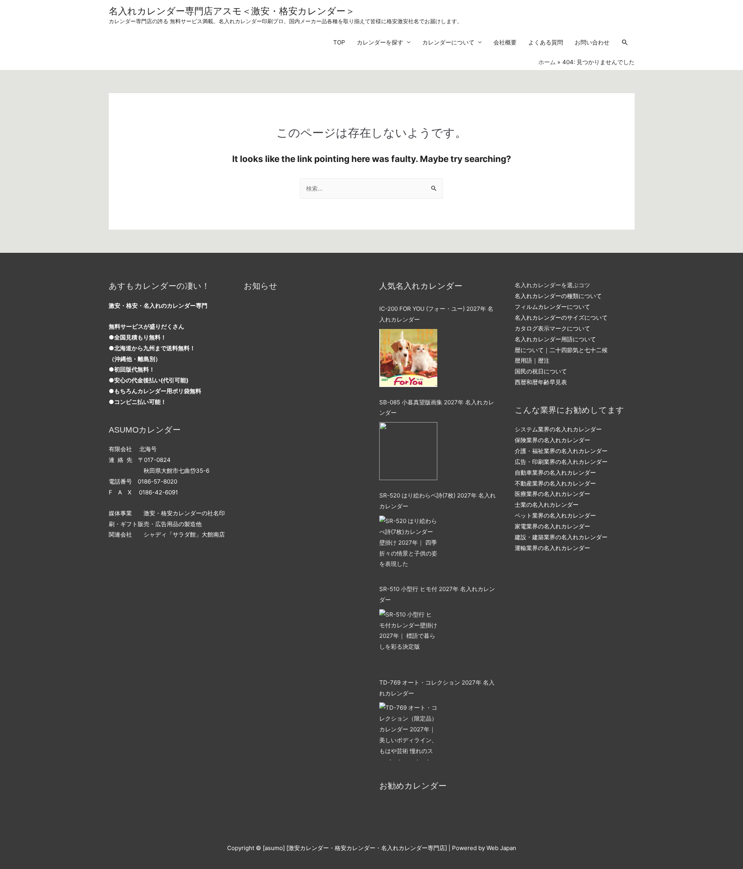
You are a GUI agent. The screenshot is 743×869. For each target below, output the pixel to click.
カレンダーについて (448, 42)
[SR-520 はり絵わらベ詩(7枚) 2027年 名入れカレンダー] (408, 545)
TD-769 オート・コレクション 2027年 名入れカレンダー (437, 688)
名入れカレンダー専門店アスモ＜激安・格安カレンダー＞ (232, 11)
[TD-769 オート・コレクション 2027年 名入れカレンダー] (408, 731)
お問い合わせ (592, 42)
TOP (339, 42)
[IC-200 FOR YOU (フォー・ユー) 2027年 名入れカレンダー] (408, 358)
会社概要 (505, 42)
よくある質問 (545, 42)
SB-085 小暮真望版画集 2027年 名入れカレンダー (436, 408)
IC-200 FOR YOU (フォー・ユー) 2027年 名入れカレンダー (436, 314)
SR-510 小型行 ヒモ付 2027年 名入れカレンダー (437, 594)
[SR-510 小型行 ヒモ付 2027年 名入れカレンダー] (408, 638)
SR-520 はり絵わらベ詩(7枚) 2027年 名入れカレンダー (437, 501)
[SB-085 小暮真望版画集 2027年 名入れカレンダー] (408, 451)
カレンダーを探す (380, 42)
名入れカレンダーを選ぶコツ (552, 285)
